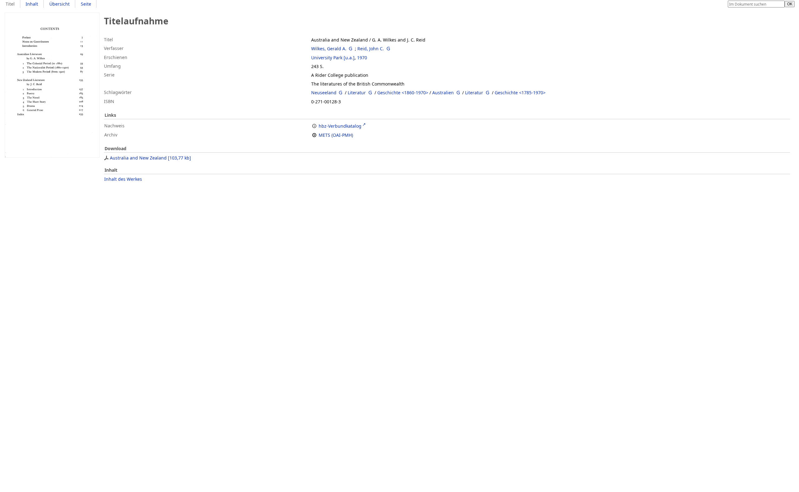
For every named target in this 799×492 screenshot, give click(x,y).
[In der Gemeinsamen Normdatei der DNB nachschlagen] (351, 49)
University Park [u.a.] (333, 58)
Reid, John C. (370, 49)
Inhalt (32, 4)
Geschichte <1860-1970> (402, 93)
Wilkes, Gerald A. (328, 49)
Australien (443, 93)
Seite (86, 4)
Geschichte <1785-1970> (520, 93)
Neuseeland (323, 93)
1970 (362, 58)
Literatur (357, 93)
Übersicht (59, 4)
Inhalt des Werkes (123, 179)
